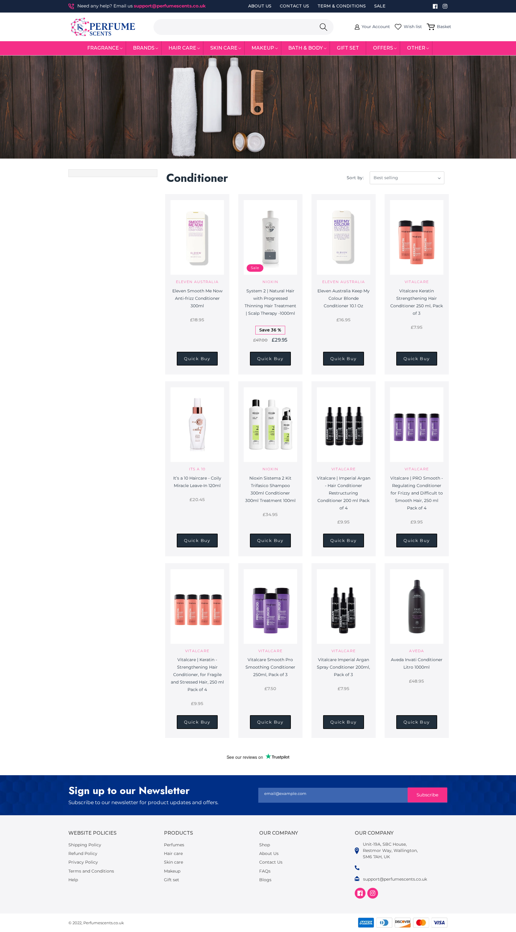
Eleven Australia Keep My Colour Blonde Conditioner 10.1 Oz (343, 298)
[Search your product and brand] (323, 27)
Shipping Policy (84, 844)
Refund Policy (82, 853)
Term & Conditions (341, 6)
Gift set (171, 879)
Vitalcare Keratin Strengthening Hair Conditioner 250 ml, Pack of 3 (416, 302)
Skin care (173, 862)
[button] (103, 48)
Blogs (265, 879)
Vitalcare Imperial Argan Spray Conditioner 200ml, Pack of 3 (343, 667)
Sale (380, 6)
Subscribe (427, 795)
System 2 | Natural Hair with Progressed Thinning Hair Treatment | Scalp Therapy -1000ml (270, 302)
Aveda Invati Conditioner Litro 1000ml (417, 663)
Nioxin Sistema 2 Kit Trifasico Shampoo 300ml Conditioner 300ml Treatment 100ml (270, 489)
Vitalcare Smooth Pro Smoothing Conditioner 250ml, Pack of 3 (270, 667)
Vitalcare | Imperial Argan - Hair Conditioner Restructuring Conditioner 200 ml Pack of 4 (343, 493)
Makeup (172, 871)
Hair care (173, 853)
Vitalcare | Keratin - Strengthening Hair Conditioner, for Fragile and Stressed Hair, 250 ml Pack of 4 (197, 674)
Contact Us (294, 6)
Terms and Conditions (91, 871)
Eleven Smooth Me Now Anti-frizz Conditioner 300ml (197, 298)
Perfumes (174, 844)
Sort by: (355, 177)
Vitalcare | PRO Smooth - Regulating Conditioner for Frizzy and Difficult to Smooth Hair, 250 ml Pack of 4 (416, 493)
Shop (264, 844)
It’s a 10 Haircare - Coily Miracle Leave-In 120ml (197, 481)
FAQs (265, 871)
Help (73, 879)
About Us (259, 6)
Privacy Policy (83, 862)
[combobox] (243, 27)
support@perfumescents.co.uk (170, 6)
